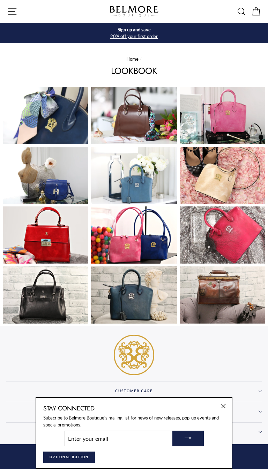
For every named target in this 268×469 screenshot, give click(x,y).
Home (132, 59)
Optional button (69, 457)
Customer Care (134, 391)
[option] (134, 33)
